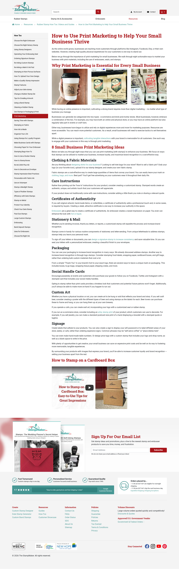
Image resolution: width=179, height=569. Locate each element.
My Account (138, 12)
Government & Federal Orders (130, 522)
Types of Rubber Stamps (23, 192)
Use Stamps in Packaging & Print (26, 112)
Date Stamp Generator (21, 514)
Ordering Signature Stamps (24, 58)
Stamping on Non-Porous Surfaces (27, 72)
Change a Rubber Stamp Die (24, 94)
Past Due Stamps (20, 214)
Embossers (100, 19)
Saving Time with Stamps (23, 120)
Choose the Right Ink (22, 236)
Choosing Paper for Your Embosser (27, 147)
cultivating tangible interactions (97, 138)
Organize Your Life (21, 134)
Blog (163, 19)
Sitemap (68, 527)
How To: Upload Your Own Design (26, 76)
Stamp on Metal (20, 200)
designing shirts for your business (86, 165)
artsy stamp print (105, 312)
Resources (133, 19)
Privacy (94, 530)
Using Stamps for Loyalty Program (27, 138)
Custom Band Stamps (21, 517)
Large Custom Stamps (22, 218)
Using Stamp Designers (23, 49)
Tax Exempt (96, 524)
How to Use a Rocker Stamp (24, 156)
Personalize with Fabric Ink (24, 178)
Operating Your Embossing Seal (26, 54)
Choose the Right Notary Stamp (26, 45)
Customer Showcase (47, 517)
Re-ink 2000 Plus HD (21, 165)
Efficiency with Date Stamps (24, 196)
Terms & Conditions (99, 527)
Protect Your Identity (22, 205)
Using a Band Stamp (21, 103)
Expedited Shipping (137, 491)
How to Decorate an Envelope (25, 169)
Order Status (70, 517)
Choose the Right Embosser (24, 41)
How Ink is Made (20, 129)
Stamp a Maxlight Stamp (23, 187)
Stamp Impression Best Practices (26, 174)
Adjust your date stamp (23, 89)
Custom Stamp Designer (22, 511)
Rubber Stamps (20, 19)
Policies (94, 517)
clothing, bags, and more (62, 175)
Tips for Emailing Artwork (23, 98)
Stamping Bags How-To (23, 152)
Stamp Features (20, 85)
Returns (94, 521)
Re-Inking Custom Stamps (24, 63)
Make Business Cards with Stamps (27, 143)
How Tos (18, 35)
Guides (42, 511)
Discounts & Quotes (126, 514)
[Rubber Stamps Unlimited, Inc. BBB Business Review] (30, 546)
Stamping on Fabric (21, 125)
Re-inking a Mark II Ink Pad (24, 67)
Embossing (18, 223)
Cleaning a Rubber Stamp (23, 107)
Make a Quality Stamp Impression (26, 81)
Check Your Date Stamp (23, 209)
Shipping (95, 511)
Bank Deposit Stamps (22, 227)
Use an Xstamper (20, 183)
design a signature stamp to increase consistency (113, 239)
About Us (69, 524)
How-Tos (42, 514)
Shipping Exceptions (152, 491)
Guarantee (95, 514)
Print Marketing (20, 116)
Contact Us (69, 511)
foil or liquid (76, 214)
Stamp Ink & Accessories (61, 19)
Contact (152, 12)
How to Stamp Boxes (22, 160)
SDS (67, 521)
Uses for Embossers (21, 231)
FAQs (67, 514)
